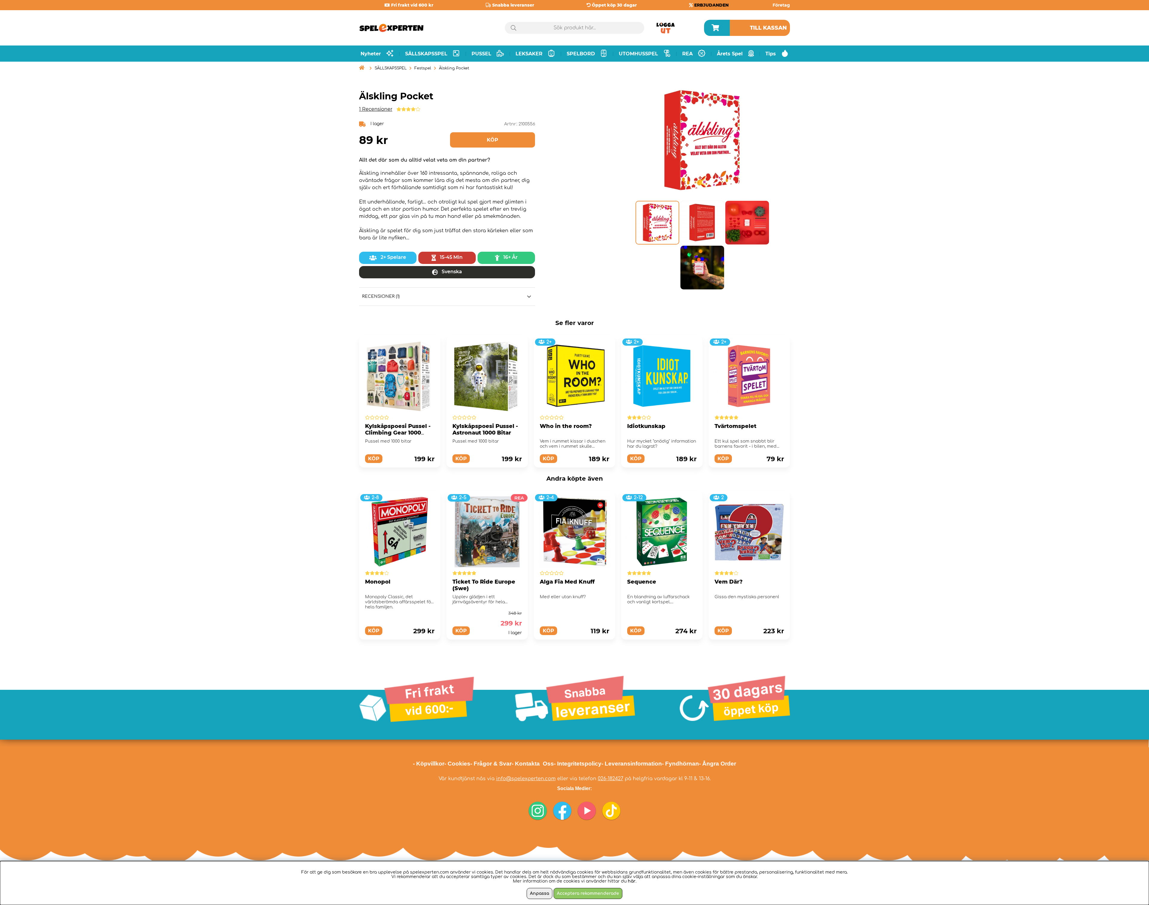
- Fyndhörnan (680, 763)
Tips (770, 54)
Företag (781, 5)
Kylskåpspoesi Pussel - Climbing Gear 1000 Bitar (398, 433)
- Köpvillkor (428, 763)
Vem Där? (729, 581)
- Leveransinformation (631, 763)
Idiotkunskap (646, 426)
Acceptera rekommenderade (588, 893)
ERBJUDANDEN (711, 5)
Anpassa (539, 893)
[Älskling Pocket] (657, 223)
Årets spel (730, 54)
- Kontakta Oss (533, 763)
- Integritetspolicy (577, 763)
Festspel (422, 68)
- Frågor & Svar (491, 763)
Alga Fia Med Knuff (567, 581)
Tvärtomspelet (735, 426)
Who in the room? (566, 426)
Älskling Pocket (454, 68)
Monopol (377, 581)
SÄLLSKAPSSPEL (391, 68)
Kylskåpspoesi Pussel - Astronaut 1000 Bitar (485, 429)
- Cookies (457, 763)
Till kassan (768, 28)
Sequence (641, 581)
